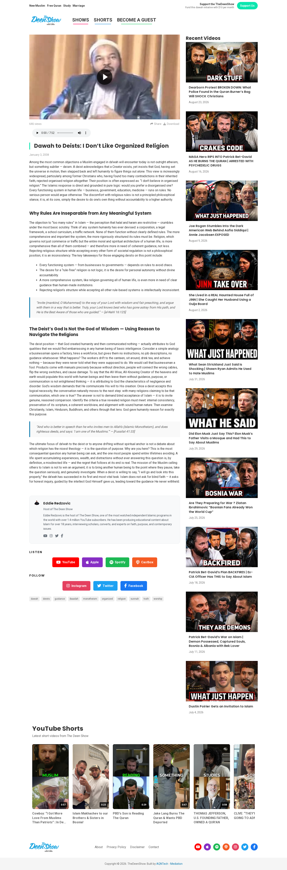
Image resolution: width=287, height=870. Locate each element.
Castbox (147, 562)
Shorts (103, 20)
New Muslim (37, 5)
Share (157, 123)
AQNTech (162, 863)
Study (67, 5)
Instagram (78, 586)
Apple (94, 562)
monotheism (90, 598)
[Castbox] (226, 846)
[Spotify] (216, 846)
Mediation (176, 863)
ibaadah (74, 598)
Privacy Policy (116, 847)
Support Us (247, 5)
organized (107, 598)
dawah (34, 598)
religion (122, 598)
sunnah (135, 598)
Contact (154, 847)
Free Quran (54, 5)
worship (158, 598)
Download (173, 123)
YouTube (68, 562)
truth (146, 598)
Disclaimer (137, 847)
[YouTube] (45, 536)
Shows (80, 20)
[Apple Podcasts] (207, 846)
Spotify (120, 562)
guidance (60, 598)
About (99, 847)
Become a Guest (136, 20)
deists (46, 598)
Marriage (79, 5)
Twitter (108, 586)
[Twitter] (57, 536)
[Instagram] (51, 536)
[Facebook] (62, 536)
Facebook (135, 586)
